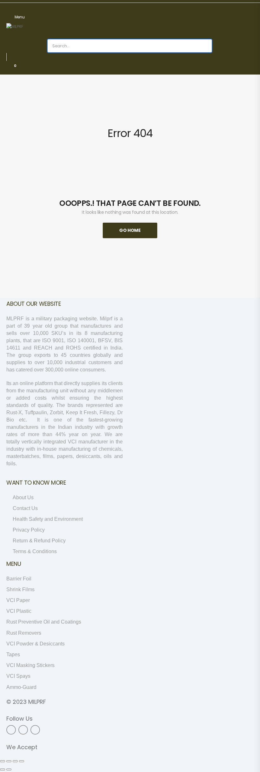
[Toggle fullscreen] (15, 761)
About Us (23, 497)
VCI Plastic (18, 611)
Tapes (13, 654)
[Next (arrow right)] (8, 769)
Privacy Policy (29, 530)
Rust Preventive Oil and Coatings (43, 622)
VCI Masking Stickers (30, 665)
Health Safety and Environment (48, 519)
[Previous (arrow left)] (2, 769)
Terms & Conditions (35, 551)
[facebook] (11, 730)
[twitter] (23, 730)
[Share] (8, 761)
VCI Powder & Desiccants (35, 643)
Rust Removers (23, 633)
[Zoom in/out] (21, 761)
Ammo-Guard (21, 687)
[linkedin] (35, 730)
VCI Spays (18, 676)
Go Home (130, 230)
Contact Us (25, 508)
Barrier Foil (18, 578)
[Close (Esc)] (2, 761)
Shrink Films (20, 589)
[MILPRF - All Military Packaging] (30, 30)
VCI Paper (18, 600)
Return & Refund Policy (39, 540)
